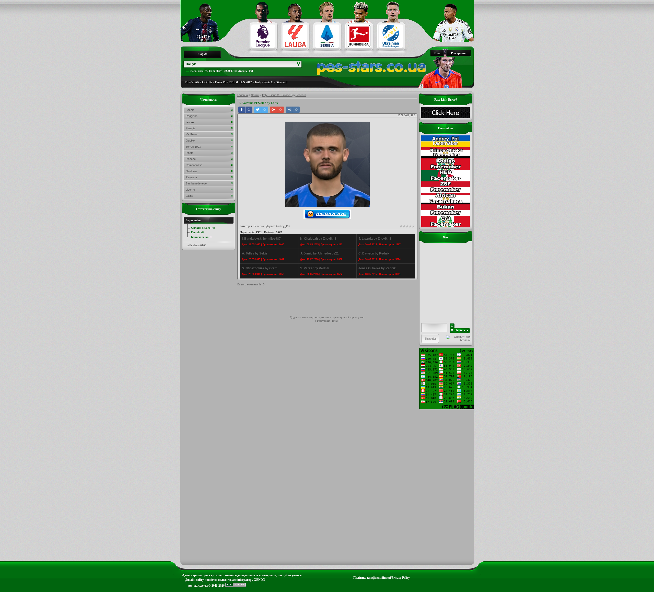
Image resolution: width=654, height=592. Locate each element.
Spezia (190, 109)
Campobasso (194, 165)
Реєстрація (458, 53)
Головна (242, 95)
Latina (189, 195)
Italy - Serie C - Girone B (271, 82)
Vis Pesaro (192, 134)
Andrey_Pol (283, 226)
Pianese (191, 158)
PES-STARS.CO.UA (198, 82)
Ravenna (191, 177)
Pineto (189, 152)
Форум (202, 54)
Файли (255, 95)
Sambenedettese (196, 183)
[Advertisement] (330, 301)
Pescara (301, 95)
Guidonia (191, 171)
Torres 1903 (193, 146)
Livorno (190, 189)
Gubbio (190, 140)
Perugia (190, 128)
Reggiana (191, 116)
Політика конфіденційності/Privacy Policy (381, 577)
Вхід (437, 53)
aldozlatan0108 (196, 245)
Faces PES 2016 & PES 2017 (233, 82)
